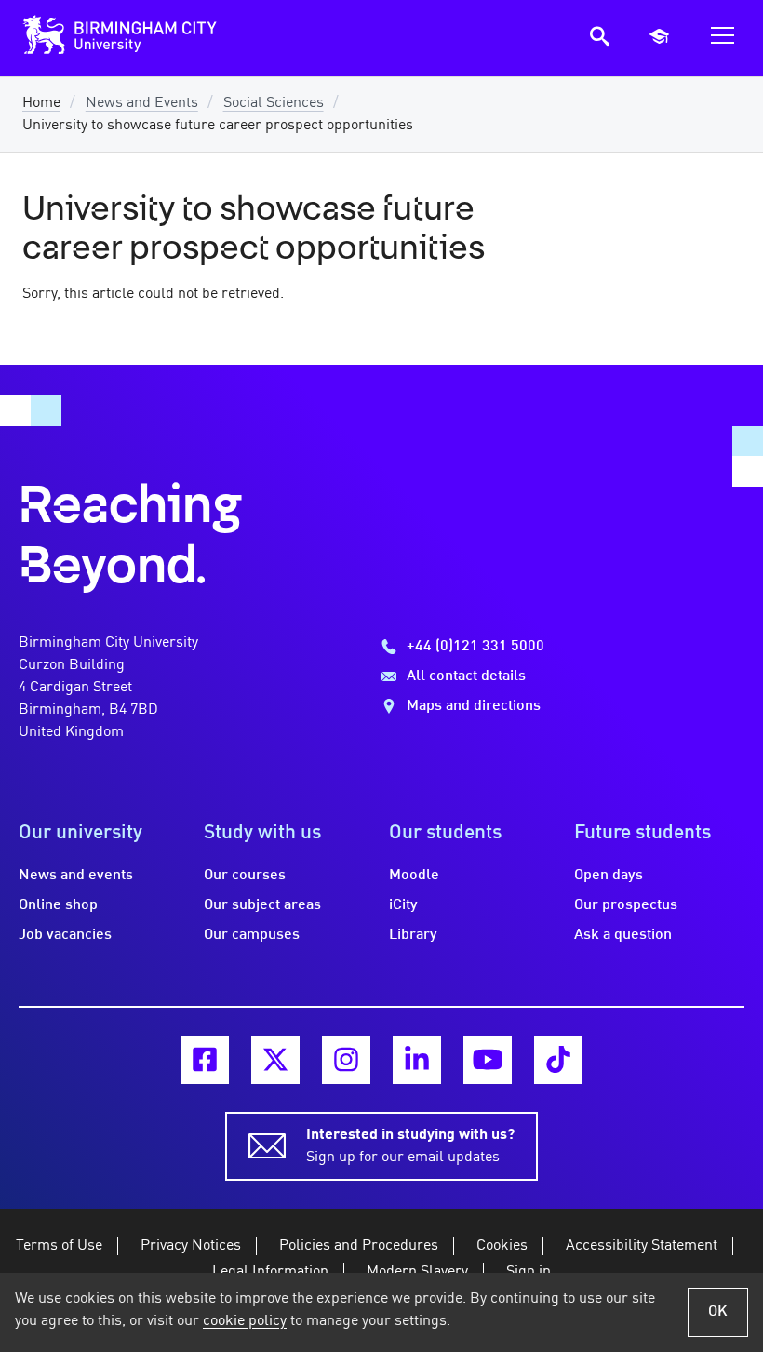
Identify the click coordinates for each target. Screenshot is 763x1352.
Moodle (414, 875)
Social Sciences (273, 103)
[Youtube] (487, 1060)
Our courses (245, 875)
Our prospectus (625, 905)
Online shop (58, 905)
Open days (608, 875)
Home (41, 103)
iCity (403, 905)
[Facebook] (205, 1060)
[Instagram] (346, 1060)
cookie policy (245, 1321)
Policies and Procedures (358, 1245)
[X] (275, 1060)
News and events (76, 875)
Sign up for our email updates (410, 1146)
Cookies (502, 1245)
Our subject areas (262, 905)
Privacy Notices (191, 1245)
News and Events (142, 103)
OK (718, 1312)
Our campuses (252, 935)
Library (413, 935)
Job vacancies (65, 935)
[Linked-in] (417, 1060)
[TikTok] (558, 1060)
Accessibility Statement (641, 1245)
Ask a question (623, 935)
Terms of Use (59, 1245)
